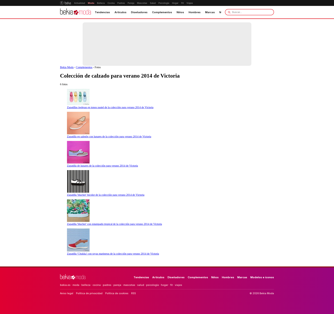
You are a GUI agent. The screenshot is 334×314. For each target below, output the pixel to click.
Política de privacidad (89, 293)
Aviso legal (66, 293)
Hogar (175, 3)
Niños (180, 12)
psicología (152, 284)
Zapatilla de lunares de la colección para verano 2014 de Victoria (102, 165)
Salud (153, 3)
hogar (164, 284)
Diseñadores (139, 12)
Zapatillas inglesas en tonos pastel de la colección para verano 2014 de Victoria (110, 107)
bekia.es (65, 284)
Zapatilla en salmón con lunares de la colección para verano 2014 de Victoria (109, 136)
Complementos (162, 12)
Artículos (120, 12)
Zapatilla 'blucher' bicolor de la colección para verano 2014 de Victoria (105, 194)
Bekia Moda (67, 67)
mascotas (129, 284)
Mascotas (142, 3)
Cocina (111, 3)
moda (76, 284)
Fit (182, 3)
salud (140, 284)
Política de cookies (116, 293)
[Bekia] (65, 3)
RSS (133, 293)
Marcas (210, 12)
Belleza (101, 3)
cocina (97, 284)
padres (107, 284)
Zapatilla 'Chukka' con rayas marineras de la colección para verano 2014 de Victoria (113, 253)
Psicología (163, 3)
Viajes (189, 3)
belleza (85, 284)
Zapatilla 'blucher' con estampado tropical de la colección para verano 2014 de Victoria (114, 224)
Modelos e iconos (262, 277)
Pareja (131, 3)
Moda (91, 3)
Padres (121, 3)
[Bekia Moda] (75, 12)
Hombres (195, 12)
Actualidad (79, 3)
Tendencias (102, 12)
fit (171, 284)
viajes (178, 284)
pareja (117, 284)
